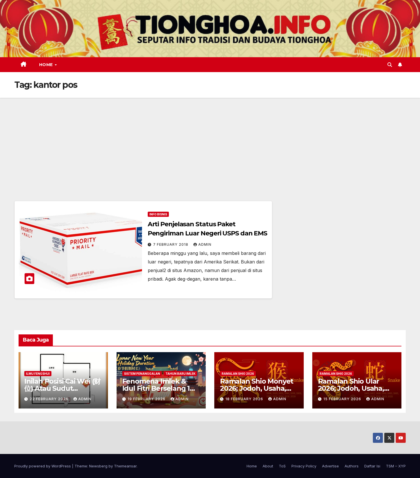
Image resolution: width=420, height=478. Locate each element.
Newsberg (98, 466)
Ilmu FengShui (38, 373)
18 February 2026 (244, 399)
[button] (389, 65)
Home (46, 64)
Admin (204, 244)
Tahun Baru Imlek (180, 373)
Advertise (330, 466)
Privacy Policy (303, 466)
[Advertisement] (210, 141)
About (268, 466)
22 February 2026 (49, 399)
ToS (282, 466)
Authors (352, 466)
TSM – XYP (396, 466)
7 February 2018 (171, 244)
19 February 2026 (147, 399)
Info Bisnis (158, 214)
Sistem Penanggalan (142, 373)
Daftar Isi (372, 466)
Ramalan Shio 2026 (238, 373)
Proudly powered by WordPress (43, 466)
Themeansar (125, 466)
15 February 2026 (342, 399)
